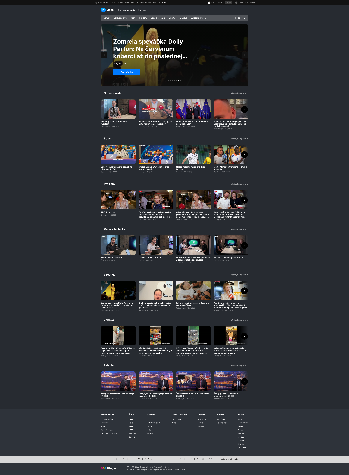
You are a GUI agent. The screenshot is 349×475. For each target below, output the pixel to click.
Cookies (200, 459)
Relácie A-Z (240, 18)
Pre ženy (143, 18)
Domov (107, 18)
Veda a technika (158, 18)
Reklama (148, 459)
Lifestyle (173, 18)
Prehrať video (127, 72)
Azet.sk (115, 459)
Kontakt (136, 459)
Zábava (183, 18)
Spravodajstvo (120, 18)
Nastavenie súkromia (229, 459)
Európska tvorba (198, 18)
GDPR (211, 459)
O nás (125, 459)
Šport (132, 18)
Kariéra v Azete (163, 459)
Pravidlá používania (184, 459)
